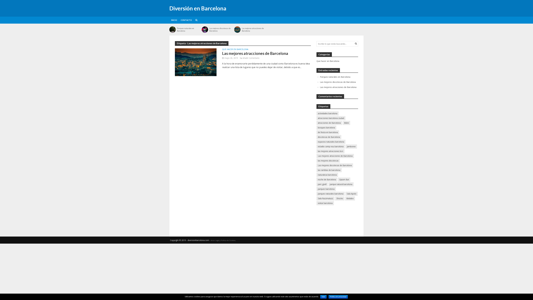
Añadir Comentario (250, 58)
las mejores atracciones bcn (330, 151)
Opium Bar (344, 179)
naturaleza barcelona (327, 174)
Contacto (186, 20)
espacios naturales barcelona (331, 141)
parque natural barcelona (341, 184)
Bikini (346, 123)
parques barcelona (326, 189)
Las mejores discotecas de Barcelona (220, 29)
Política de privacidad (338, 297)
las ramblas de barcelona (329, 170)
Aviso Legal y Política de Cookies (223, 240)
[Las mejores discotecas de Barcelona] (205, 29)
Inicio (174, 20)
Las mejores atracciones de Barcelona (253, 29)
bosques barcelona (326, 127)
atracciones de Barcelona (329, 123)
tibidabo (350, 198)
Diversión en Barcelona (197, 8)
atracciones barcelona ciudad (331, 118)
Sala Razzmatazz (325, 198)
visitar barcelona (325, 203)
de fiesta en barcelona (328, 132)
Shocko (339, 198)
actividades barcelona (327, 113)
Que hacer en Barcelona (235, 49)
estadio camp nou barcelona (331, 146)
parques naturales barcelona (330, 193)
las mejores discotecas (328, 160)
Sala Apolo (351, 193)
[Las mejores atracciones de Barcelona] (237, 29)
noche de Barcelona (327, 179)
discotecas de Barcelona (329, 137)
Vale (323, 297)
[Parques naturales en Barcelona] (172, 29)
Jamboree (351, 146)
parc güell (322, 184)
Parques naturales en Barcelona (185, 29)
